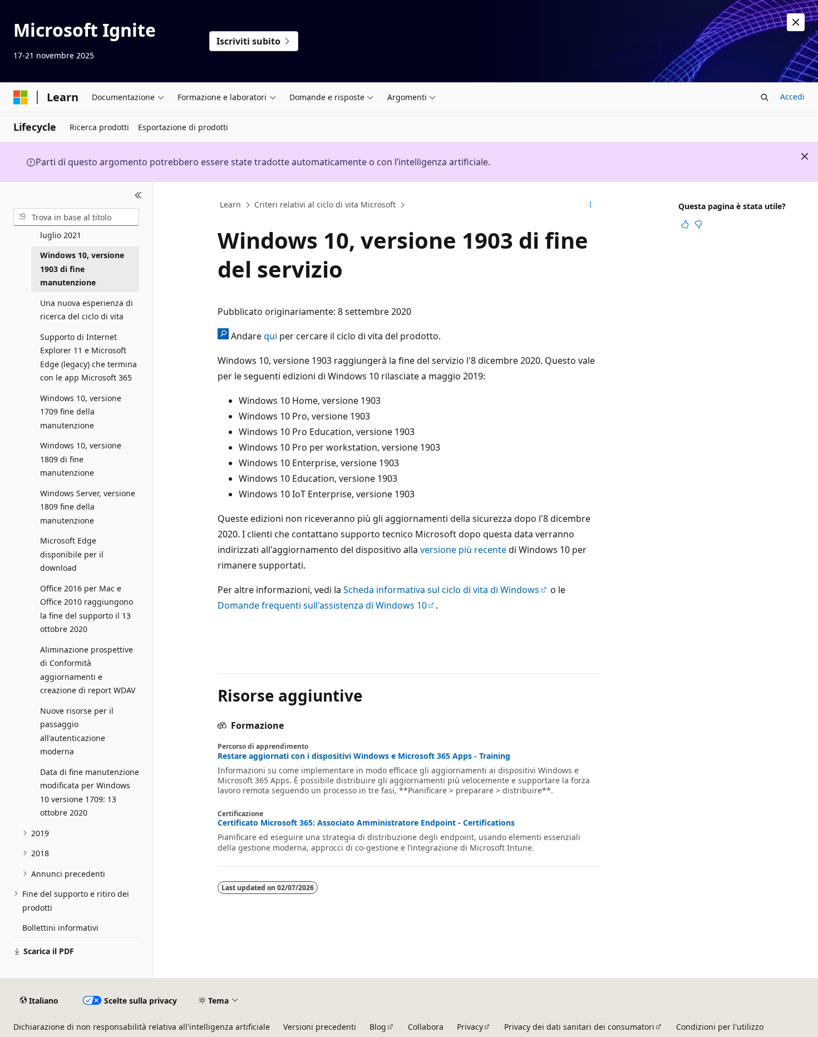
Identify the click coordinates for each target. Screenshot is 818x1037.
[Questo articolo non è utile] (698, 224)
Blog (377, 1026)
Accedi (792, 96)
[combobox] (76, 217)
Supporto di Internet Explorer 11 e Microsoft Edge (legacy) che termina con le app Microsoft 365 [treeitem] (88, 357)
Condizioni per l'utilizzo (719, 1026)
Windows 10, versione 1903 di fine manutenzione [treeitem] (82, 269)
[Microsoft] (20, 97)
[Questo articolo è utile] (685, 224)
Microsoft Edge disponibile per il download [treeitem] (72, 554)
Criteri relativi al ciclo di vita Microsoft (325, 204)
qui (270, 336)
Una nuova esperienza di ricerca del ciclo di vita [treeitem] (86, 310)
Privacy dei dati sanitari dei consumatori (579, 1026)
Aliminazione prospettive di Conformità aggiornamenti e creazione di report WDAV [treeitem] (87, 670)
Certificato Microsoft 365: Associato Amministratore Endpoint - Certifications (366, 823)
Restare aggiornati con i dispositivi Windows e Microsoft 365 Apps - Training (364, 756)
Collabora (426, 1026)
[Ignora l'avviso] (796, 22)
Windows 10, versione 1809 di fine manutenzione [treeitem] (80, 459)
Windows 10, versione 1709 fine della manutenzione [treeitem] (80, 412)
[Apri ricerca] (764, 97)
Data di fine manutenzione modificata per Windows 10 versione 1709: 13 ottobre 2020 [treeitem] (89, 792)
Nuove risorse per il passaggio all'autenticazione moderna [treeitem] (77, 731)
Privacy (470, 1026)
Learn (230, 204)
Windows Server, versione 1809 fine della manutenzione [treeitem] (87, 507)
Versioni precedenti (319, 1026)
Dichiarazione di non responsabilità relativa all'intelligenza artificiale (141, 1026)
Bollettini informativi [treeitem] (60, 927)
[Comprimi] (138, 195)
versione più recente (463, 550)
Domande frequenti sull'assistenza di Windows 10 (322, 605)
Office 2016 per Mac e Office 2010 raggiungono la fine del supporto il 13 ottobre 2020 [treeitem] (86, 609)
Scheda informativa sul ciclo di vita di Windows (441, 590)
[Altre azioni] (590, 205)
